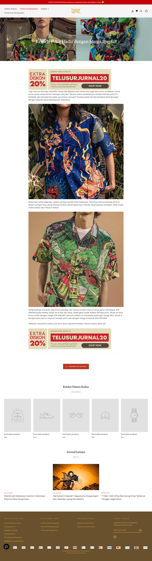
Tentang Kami (9, 534)
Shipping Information (85, 523)
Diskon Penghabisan (29, 9)
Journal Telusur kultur (12, 523)
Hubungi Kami (10, 527)
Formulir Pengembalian (50, 527)
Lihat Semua (76, 392)
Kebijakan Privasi (10, 530)
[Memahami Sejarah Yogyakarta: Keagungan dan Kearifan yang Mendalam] (76, 477)
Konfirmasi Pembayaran (14, 13)
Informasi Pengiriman (49, 530)
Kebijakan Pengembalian (14, 541)
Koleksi (44, 9)
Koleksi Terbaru (10, 9)
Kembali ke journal (77, 366)
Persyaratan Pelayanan (13, 537)
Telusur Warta (72, 35)
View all (76, 457)
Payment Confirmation (86, 527)
